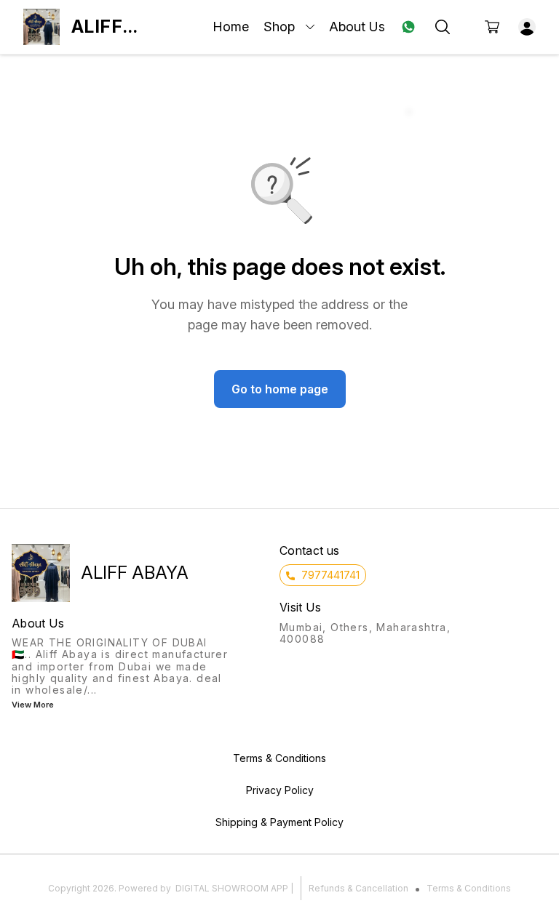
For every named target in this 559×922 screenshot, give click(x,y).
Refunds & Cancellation (358, 888)
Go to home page (279, 389)
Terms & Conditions (469, 888)
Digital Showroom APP (231, 888)
